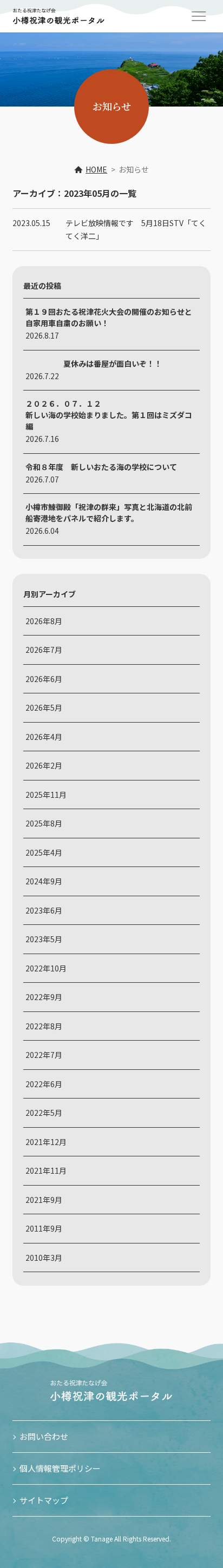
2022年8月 (43, 1026)
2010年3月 (43, 1257)
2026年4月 (43, 736)
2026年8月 (43, 621)
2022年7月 (43, 1054)
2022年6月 (43, 1084)
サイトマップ (43, 1500)
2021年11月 (46, 1170)
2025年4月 (43, 852)
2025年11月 (46, 794)
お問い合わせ (43, 1436)
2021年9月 (43, 1199)
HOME (96, 169)
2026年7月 (43, 649)
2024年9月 (43, 881)
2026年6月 (43, 678)
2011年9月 (43, 1228)
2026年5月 (43, 707)
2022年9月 (43, 996)
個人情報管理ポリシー (60, 1468)
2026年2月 (43, 765)
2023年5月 (43, 939)
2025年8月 (43, 823)
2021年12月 (46, 1141)
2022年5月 (43, 1112)
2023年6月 (43, 910)
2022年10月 (46, 968)
